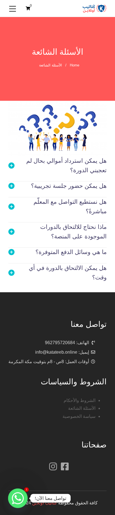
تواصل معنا (89, 324)
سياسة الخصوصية (79, 416)
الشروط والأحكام (79, 400)
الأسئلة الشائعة (81, 408)
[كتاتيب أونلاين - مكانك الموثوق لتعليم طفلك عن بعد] (94, 8)
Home (74, 65)
